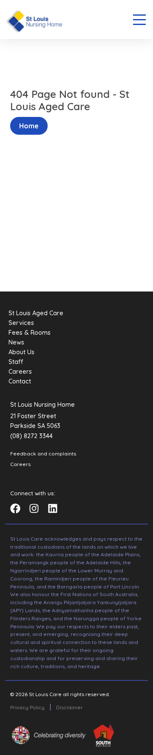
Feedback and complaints (43, 453)
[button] (76, 313)
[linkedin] (56, 509)
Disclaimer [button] (69, 707)
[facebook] (18, 509)
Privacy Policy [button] (27, 707)
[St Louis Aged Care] (43, 19)
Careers (20, 464)
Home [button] (29, 126)
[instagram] (37, 509)
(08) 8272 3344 (31, 436)
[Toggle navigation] (139, 20)
